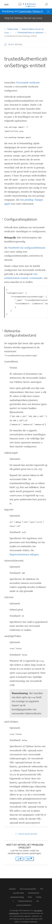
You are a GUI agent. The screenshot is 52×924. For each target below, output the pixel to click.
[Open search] (46, 4)
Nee (28, 859)
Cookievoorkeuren (25, 901)
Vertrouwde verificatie (28, 82)
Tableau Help (12, 29)
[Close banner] (48, 11)
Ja (18, 859)
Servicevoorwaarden (28, 889)
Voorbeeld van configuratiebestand (26, 247)
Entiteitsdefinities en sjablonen (31, 33)
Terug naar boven (27, 834)
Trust (30, 897)
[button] (5, 44)
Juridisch (12, 889)
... (13, 33)
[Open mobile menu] (6, 4)
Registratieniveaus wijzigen (24, 554)
